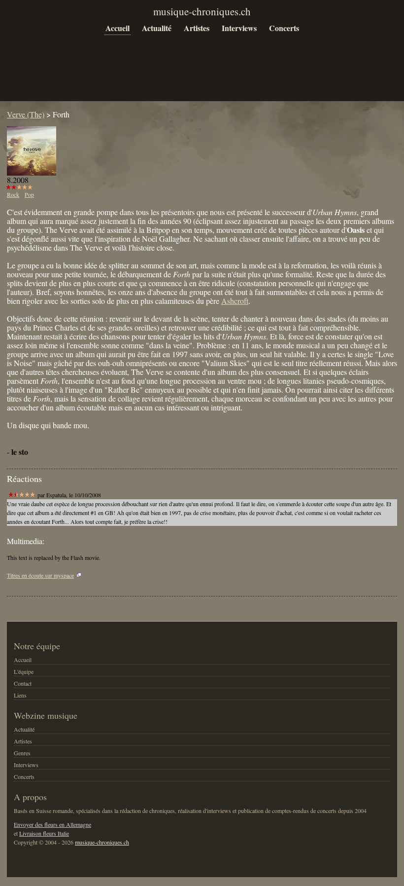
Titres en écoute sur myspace (40, 575)
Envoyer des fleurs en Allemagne (52, 824)
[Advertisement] (186, 75)
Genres (22, 753)
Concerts (284, 28)
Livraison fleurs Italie (44, 833)
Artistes (196, 28)
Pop (29, 194)
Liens (20, 695)
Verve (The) (25, 114)
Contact (23, 683)
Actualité (156, 28)
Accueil (117, 28)
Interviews (239, 28)
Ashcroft (234, 300)
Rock (13, 194)
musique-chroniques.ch (102, 842)
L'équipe (24, 671)
